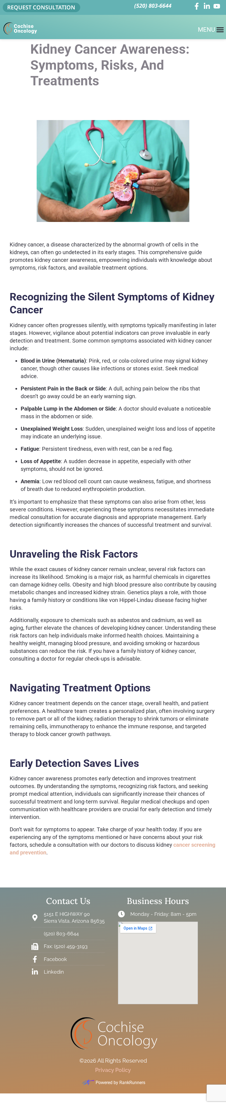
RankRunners (132, 1082)
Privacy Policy (113, 1070)
